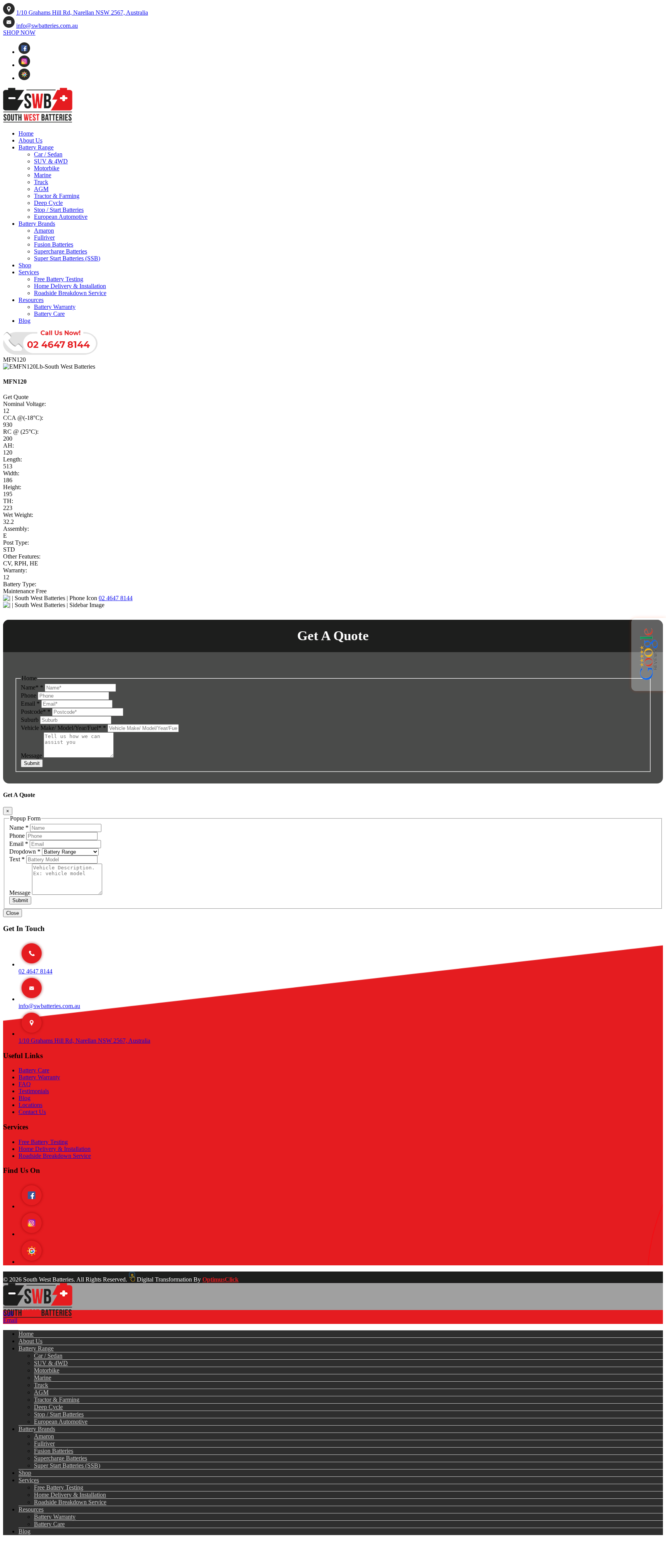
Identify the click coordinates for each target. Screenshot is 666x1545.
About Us (30, 140)
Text (17, 859)
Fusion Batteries (53, 244)
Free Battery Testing (58, 279)
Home (26, 133)
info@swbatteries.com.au (47, 25)
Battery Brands (36, 223)
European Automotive (60, 216)
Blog (24, 320)
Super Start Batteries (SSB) (67, 258)
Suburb (30, 719)
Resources (31, 300)
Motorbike (46, 168)
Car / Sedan (48, 154)
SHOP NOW (19, 32)
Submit (32, 763)
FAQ (24, 1084)
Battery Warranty (55, 307)
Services (28, 272)
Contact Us (32, 1112)
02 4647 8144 (116, 598)
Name (19, 827)
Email (30, 703)
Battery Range (36, 147)
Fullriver (44, 237)
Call (8, 1313)
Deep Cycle (48, 203)
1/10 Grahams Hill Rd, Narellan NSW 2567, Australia (82, 12)
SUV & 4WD (51, 161)
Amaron (44, 230)
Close (12, 913)
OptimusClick (220, 1279)
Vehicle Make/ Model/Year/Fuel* (63, 728)
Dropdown (24, 851)
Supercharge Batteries (60, 251)
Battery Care (49, 313)
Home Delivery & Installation (70, 286)
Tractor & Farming (56, 196)
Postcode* (35, 711)
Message (32, 755)
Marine (42, 175)
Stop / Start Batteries (59, 209)
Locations (30, 1105)
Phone (29, 695)
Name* (32, 687)
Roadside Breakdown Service (70, 293)
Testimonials (33, 1091)
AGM (41, 189)
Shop (24, 265)
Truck (41, 182)
